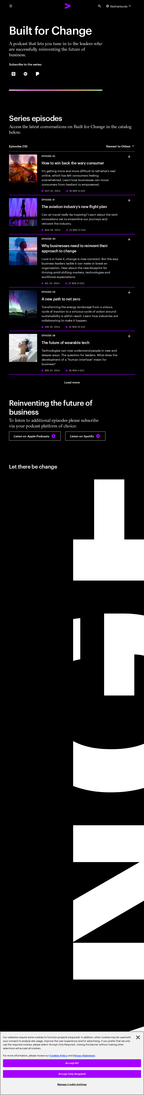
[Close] (138, 1037)
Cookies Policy (59, 1055)
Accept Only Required (72, 1074)
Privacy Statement (84, 1055)
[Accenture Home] (67, 5)
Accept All (71, 1063)
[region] (72, 1063)
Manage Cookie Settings (72, 1084)
